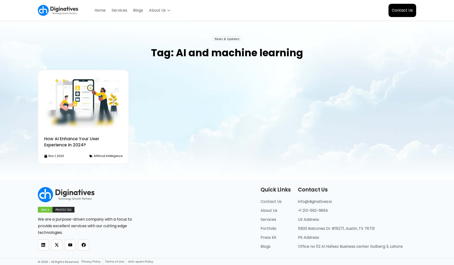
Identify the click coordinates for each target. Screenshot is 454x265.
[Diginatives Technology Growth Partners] (58, 10)
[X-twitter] (56, 245)
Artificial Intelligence (108, 156)
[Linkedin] (43, 245)
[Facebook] (83, 245)
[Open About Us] (169, 10)
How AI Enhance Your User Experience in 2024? (71, 142)
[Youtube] (70, 245)
